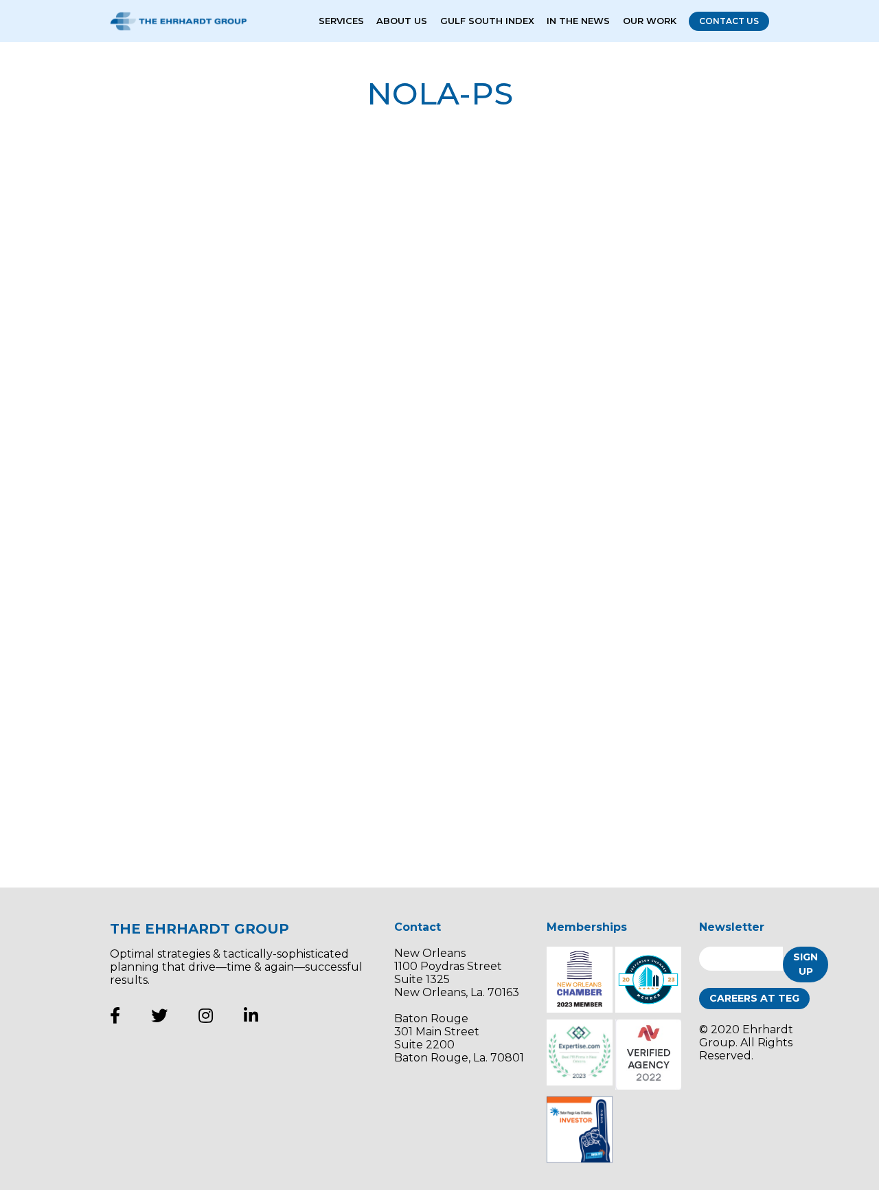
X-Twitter (159, 1015)
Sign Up (805, 964)
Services (341, 20)
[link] (220, 269)
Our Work (649, 20)
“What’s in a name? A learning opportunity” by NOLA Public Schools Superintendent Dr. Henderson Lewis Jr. (652, 223)
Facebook (115, 1015)
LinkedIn (251, 1015)
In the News (578, 20)
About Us (401, 20)
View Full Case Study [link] (548, 333)
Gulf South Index (487, 20)
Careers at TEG (754, 998)
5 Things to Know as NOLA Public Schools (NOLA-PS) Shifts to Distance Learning (657, 477)
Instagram (205, 1015)
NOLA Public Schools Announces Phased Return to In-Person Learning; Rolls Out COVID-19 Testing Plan (654, 718)
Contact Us (729, 21)
